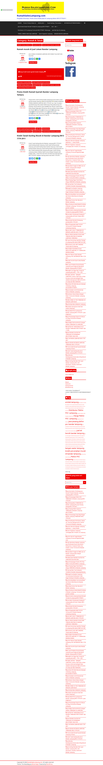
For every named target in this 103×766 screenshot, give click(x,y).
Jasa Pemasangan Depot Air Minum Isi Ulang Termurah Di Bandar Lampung (75, 318)
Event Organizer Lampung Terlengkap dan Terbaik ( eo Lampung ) (75, 146)
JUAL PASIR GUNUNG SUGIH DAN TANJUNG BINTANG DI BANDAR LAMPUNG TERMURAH (75, 236)
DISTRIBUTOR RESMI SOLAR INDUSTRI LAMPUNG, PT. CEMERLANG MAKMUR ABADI (75, 250)
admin (22, 55)
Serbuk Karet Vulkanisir (69, 461)
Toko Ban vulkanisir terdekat (79, 463)
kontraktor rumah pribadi (24, 82)
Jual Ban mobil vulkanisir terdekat (73, 439)
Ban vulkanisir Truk (68, 404)
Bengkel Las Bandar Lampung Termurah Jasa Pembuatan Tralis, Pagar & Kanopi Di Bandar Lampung (75, 190)
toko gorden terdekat (80, 465)
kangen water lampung (74, 448)
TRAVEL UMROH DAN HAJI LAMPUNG (27, 33)
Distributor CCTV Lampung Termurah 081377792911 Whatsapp (34, 30)
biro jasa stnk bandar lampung (76, 404)
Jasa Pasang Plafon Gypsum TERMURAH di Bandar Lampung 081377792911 (74, 124)
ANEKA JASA (41, 23)
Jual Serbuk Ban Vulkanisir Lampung (76, 304)
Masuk (67, 382)
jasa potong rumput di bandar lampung (74, 428)
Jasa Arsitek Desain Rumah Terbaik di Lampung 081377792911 (34, 26)
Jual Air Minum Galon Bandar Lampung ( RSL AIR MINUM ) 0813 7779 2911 (76, 256)
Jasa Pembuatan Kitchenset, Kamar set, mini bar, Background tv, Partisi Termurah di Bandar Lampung (75, 136)
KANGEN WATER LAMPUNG (61, 33)
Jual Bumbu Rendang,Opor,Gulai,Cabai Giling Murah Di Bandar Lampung (76, 356)
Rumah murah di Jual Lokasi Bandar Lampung (37, 49)
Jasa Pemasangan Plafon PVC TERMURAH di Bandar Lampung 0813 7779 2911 (75, 112)
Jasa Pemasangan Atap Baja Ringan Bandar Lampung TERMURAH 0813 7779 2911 (75, 130)
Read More (32, 62)
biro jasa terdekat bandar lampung (73, 406)
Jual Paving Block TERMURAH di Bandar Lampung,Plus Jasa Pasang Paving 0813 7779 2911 (74, 118)
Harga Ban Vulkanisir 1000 (81, 413)
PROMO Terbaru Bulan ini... (24, 45)
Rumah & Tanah (37, 45)
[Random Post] (84, 23)
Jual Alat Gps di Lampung (58, 30)
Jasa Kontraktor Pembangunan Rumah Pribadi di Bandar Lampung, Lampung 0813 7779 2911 (75, 107)
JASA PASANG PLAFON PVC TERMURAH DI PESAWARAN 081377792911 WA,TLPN (73, 334)
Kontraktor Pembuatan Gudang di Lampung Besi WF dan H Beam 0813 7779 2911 (75, 216)
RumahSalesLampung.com (31, 15)
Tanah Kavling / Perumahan (54, 23)
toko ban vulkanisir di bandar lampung (79, 461)
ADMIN (20, 23)
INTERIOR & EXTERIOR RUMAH (72, 23)
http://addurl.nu (69, 374)
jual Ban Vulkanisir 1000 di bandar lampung (72, 440)
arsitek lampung (72, 402)
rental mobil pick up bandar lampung (79, 459)
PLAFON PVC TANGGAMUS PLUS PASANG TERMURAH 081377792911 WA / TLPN (76, 328)
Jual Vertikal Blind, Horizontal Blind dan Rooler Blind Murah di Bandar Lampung (75, 196)
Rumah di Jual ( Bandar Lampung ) (51, 45)
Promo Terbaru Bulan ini (29, 23)
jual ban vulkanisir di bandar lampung (77, 442)
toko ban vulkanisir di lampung (70, 463)
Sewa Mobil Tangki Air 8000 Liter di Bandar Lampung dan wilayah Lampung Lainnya (75, 167)
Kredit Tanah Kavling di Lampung (40, 82)
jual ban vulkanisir (82, 439)
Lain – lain (54, 26)
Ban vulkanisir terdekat (82, 402)
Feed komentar (69, 385)
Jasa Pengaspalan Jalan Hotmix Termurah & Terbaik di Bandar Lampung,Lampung (74, 226)
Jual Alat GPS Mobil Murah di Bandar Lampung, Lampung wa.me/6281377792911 (76, 285)
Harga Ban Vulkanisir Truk (69, 416)
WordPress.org (69, 387)
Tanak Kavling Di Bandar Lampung (26, 87)
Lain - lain (38, 128)
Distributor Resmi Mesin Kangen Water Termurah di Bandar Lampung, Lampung (75, 295)
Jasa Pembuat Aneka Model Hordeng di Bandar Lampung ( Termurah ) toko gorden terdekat (76, 206)
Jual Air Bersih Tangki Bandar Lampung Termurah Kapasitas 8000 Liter (75, 152)
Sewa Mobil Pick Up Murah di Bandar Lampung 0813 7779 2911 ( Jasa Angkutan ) (76, 312)
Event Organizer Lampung (45, 33)
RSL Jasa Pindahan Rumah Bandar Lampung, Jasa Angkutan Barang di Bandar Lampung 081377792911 (75, 266)
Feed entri (68, 384)
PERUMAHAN (45, 128)
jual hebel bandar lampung (76, 444)
